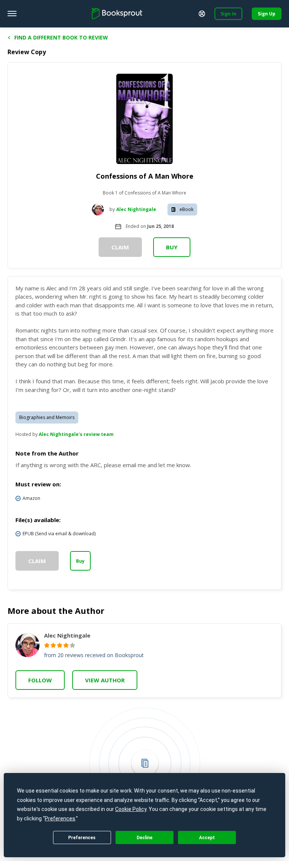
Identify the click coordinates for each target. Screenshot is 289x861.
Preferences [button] (60, 818)
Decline (144, 837)
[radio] (47, 645)
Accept (207, 837)
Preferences (82, 837)
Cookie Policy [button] (130, 809)
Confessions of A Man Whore (144, 176)
